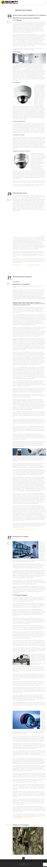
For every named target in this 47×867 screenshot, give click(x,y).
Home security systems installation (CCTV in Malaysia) (29, 15)
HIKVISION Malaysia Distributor (22, 276)
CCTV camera (28, 785)
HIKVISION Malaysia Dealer (18, 529)
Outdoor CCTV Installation (21, 825)
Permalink (10, 22)
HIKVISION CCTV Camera (36, 661)
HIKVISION (16, 367)
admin (10, 21)
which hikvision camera (20, 193)
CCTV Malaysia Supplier (20, 595)
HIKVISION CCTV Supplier (21, 536)
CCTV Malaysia (17, 20)
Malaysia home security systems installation (26, 18)
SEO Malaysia (31, 865)
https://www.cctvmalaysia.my (30, 529)
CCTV (19, 198)
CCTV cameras (40, 34)
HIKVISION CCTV (19, 628)
